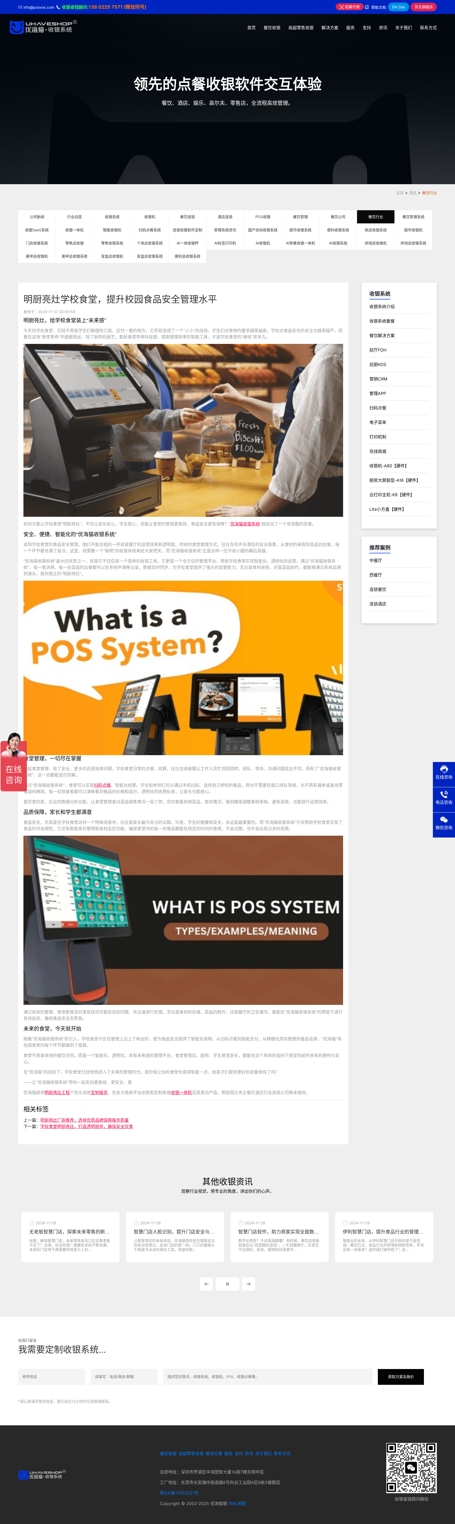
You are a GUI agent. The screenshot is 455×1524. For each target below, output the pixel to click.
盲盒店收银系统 (150, 256)
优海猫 (236, 524)
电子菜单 (377, 422)
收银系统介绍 (382, 306)
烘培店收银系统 (413, 243)
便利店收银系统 (187, 256)
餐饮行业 (429, 192)
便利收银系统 (338, 230)
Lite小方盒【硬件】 (387, 509)
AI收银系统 (338, 243)
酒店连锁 (225, 216)
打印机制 (377, 436)
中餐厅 (375, 560)
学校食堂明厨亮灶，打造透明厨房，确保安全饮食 (86, 1126)
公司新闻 (36, 216)
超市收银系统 (300, 230)
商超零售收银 (301, 27)
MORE (227, 1284)
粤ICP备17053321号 (179, 1493)
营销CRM (378, 379)
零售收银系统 (112, 243)
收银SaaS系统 (37, 230)
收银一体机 (74, 230)
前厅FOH (378, 350)
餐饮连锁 (187, 216)
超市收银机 (413, 230)
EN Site (398, 7)
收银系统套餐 (382, 321)
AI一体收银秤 (188, 243)
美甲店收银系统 (74, 256)
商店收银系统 (376, 230)
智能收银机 (112, 230)
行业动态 (74, 216)
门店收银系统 (37, 243)
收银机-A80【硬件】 (389, 465)
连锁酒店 (377, 603)
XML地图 (237, 1503)
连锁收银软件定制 (187, 230)
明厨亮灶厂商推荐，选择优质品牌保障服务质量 (84, 1120)
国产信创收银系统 (263, 230)
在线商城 (377, 451)
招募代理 (352, 6)
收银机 (149, 216)
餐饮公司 (338, 216)
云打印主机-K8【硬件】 (391, 494)
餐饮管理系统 (413, 216)
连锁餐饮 (377, 589)
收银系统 (112, 216)
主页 (400, 192)
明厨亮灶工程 (57, 1092)
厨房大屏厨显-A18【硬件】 (395, 480)
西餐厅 (375, 575)
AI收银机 (263, 243)
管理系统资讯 (225, 230)
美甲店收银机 (37, 256)
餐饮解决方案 (382, 335)
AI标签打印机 (225, 243)
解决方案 (330, 27)
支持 (367, 27)
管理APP (377, 393)
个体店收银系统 (150, 243)
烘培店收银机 (376, 243)
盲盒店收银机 (112, 256)
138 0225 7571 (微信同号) (117, 7)
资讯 (383, 27)
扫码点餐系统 (150, 230)
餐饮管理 (300, 216)
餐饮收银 (272, 27)
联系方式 (428, 27)
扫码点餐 (102, 785)
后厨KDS (377, 364)
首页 (251, 27)
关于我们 (403, 27)
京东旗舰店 (423, 6)
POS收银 (262, 216)
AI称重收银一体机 (300, 243)
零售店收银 (74, 243)
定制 (95, 1092)
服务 (350, 27)
